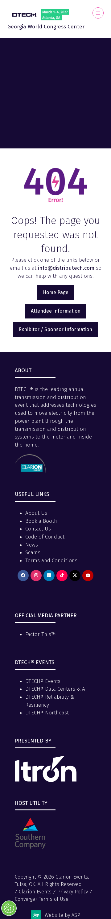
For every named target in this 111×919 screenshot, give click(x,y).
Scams (32, 552)
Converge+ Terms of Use (41, 899)
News (31, 545)
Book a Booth (41, 521)
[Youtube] (87, 575)
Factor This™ (40, 634)
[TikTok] (62, 575)
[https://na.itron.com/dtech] (45, 780)
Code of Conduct (44, 537)
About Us (36, 513)
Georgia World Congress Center (45, 26)
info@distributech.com (66, 268)
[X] (74, 575)
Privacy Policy (72, 892)
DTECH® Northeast (47, 712)
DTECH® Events (42, 681)
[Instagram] (36, 575)
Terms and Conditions (51, 560)
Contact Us (38, 529)
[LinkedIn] (49, 575)
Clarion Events (35, 892)
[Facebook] (23, 575)
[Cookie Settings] (9, 908)
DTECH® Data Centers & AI (56, 689)
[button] (98, 13)
